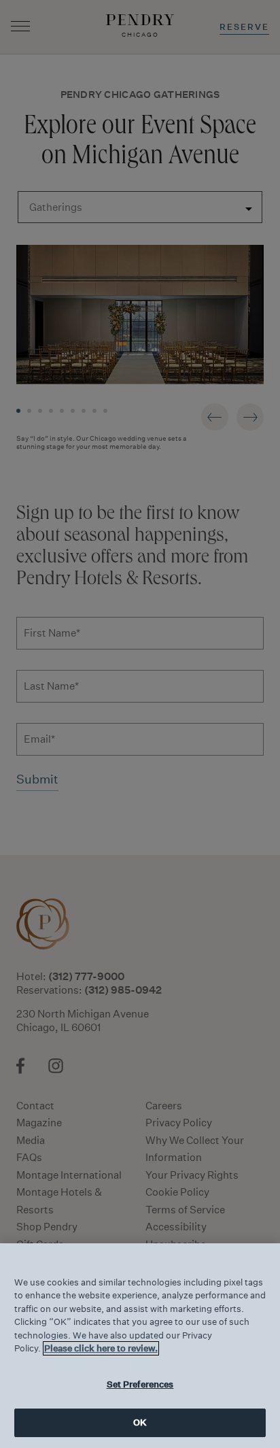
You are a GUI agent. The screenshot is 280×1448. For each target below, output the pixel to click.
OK (140, 1422)
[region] (140, 1345)
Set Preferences (140, 1384)
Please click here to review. (101, 1348)
